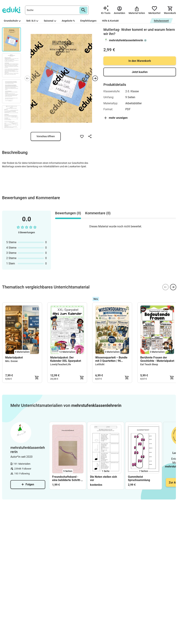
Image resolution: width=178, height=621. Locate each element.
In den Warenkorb (139, 61)
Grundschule (11, 20)
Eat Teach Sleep (149, 364)
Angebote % (68, 20)
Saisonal (48, 20)
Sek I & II (30, 20)
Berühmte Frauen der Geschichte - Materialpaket (157, 359)
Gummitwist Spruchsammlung (139, 478)
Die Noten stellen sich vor (103, 478)
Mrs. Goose (11, 361)
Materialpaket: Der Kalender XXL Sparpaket (65, 359)
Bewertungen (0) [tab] (68, 213)
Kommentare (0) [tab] (98, 213)
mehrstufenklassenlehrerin (126, 40)
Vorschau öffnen (46, 136)
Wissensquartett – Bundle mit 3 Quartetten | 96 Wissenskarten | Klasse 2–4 (111, 359)
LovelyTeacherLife (60, 364)
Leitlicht (99, 364)
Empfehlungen (88, 20)
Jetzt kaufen (140, 72)
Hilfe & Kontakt (110, 20)
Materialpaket (14, 357)
